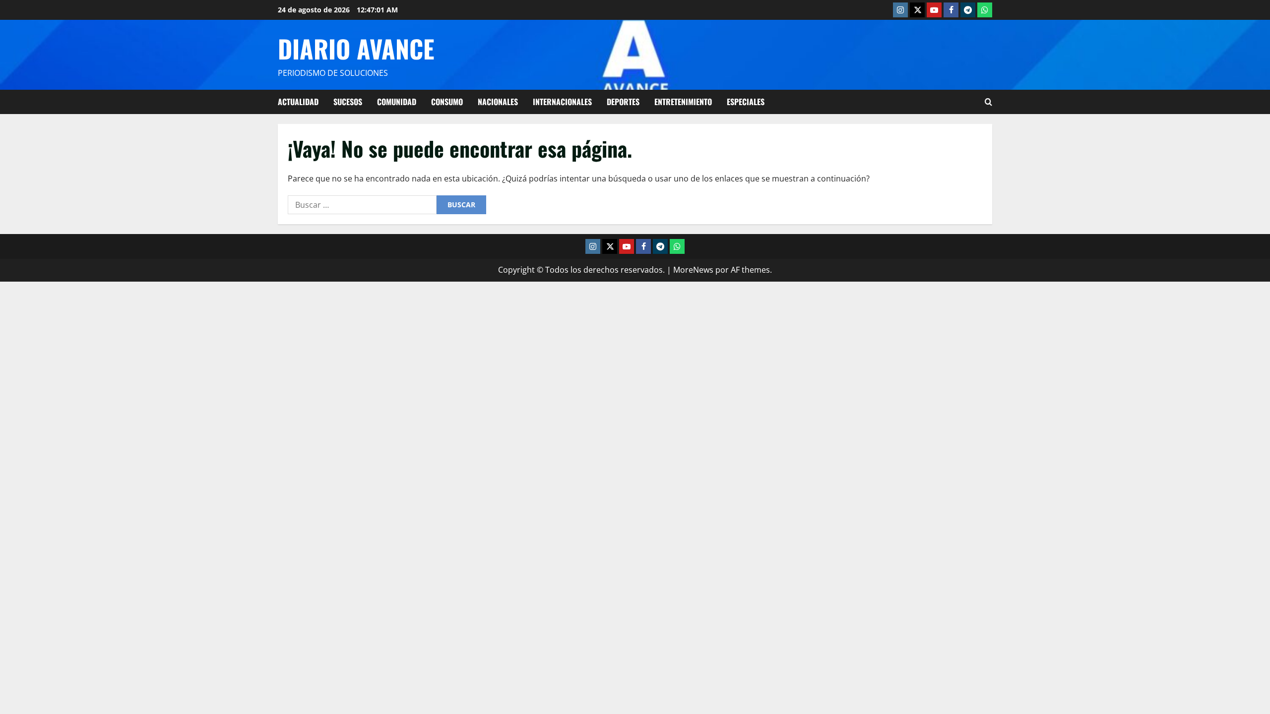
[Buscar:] (362, 204)
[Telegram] (967, 9)
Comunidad (396, 102)
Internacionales (562, 102)
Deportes (623, 102)
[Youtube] (934, 9)
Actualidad (298, 102)
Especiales (745, 102)
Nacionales (498, 102)
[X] (917, 9)
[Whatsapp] (984, 9)
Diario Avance (356, 48)
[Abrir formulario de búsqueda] (988, 102)
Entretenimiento (683, 102)
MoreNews (693, 269)
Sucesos (347, 102)
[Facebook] (951, 9)
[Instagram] (900, 9)
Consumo (447, 102)
